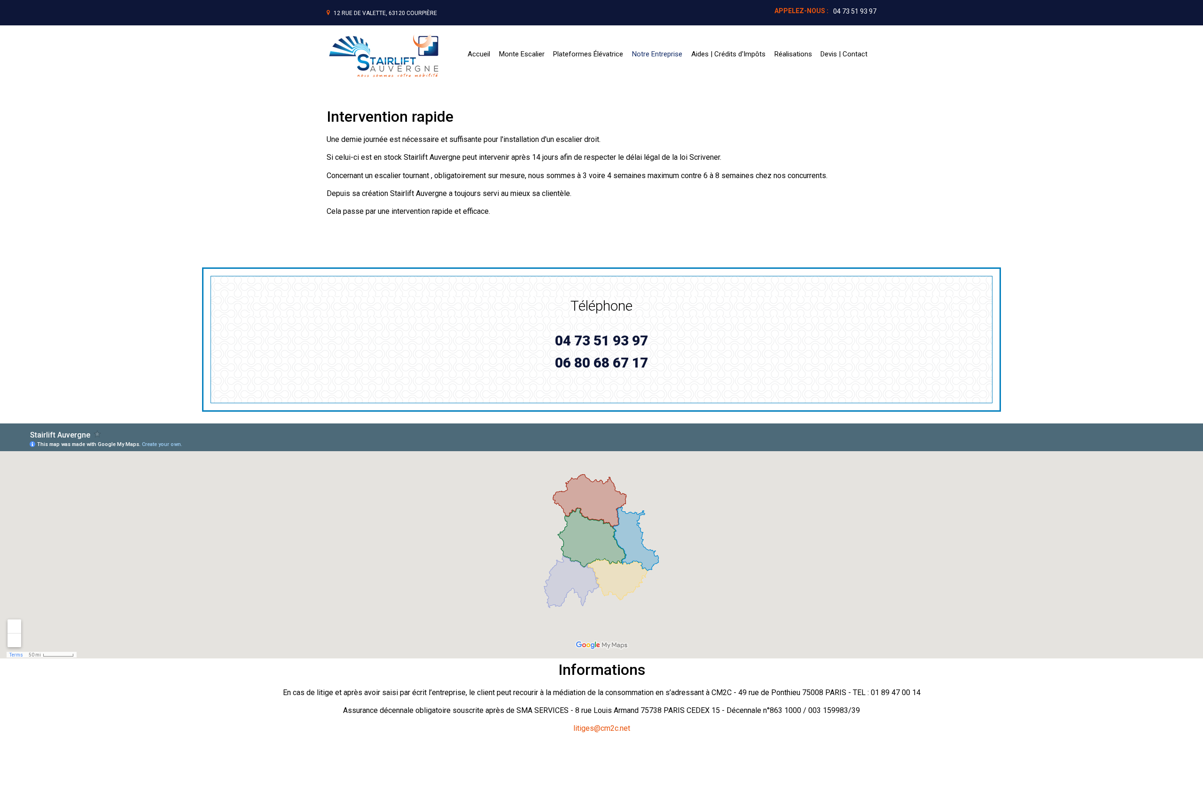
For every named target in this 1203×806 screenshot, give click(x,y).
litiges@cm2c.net (601, 728)
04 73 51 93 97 (854, 11)
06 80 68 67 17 (601, 363)
